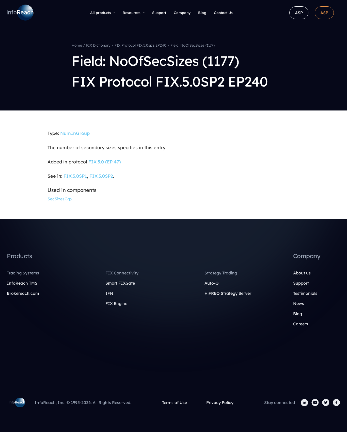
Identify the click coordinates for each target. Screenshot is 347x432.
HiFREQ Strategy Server (227, 293)
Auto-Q (211, 283)
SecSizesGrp (60, 198)
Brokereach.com (23, 293)
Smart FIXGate (120, 283)
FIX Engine (116, 303)
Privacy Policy (219, 402)
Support (159, 12)
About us (302, 272)
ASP (299, 12)
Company (182, 12)
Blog (202, 12)
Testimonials (305, 293)
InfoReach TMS (22, 283)
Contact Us (223, 12)
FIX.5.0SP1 (75, 176)
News (298, 303)
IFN (109, 293)
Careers (300, 323)
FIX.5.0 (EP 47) (104, 162)
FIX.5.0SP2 (101, 176)
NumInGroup (75, 133)
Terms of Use (174, 402)
